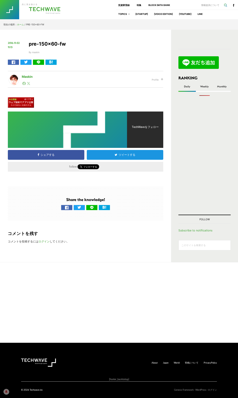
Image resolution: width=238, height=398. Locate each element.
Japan (165, 362)
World (177, 362)
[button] (129, 15)
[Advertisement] (204, 155)
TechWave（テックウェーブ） (33, 9)
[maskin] (14, 77)
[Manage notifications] (6, 392)
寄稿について (191, 362)
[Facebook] (24, 83)
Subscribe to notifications (195, 230)
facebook (233, 5)
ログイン (44, 241)
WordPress (200, 389)
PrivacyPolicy (210, 362)
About (155, 362)
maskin (27, 76)
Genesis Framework (184, 389)
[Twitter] (28, 83)
